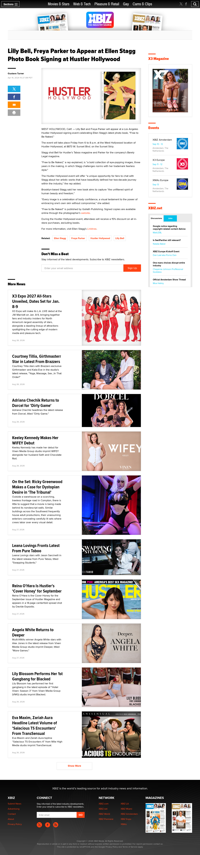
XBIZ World (104, 814)
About (11, 819)
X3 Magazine (158, 59)
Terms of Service (129, 846)
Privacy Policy (15, 824)
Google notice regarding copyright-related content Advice (169, 228)
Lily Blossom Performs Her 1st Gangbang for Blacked (37, 676)
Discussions (156, 218)
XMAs (124, 824)
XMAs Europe (160, 180)
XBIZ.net (155, 208)
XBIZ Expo (126, 819)
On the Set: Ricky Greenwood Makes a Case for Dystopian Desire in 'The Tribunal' (37, 486)
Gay (126, 4)
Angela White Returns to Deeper (33, 632)
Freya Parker (78, 238)
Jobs (170, 218)
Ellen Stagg (60, 238)
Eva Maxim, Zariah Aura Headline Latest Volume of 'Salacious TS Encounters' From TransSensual (34, 725)
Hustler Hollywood (100, 238)
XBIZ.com (103, 803)
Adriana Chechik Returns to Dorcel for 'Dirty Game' (35, 403)
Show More (74, 766)
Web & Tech (82, 4)
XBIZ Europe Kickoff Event (166, 251)
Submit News (14, 803)
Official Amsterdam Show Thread (169, 279)
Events (153, 128)
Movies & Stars (58, 4)
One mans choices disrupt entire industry (169, 264)
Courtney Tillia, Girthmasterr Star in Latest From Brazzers (36, 359)
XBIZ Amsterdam (162, 139)
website (85, 213)
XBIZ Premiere (106, 819)
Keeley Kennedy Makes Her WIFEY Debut (35, 440)
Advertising (13, 808)
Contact (12, 814)
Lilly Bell (119, 238)
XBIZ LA (125, 803)
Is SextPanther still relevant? (167, 240)
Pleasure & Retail (106, 4)
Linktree (91, 229)
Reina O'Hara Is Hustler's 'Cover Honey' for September (37, 588)
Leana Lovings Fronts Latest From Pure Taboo (36, 548)
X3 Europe (159, 160)
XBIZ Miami (126, 808)
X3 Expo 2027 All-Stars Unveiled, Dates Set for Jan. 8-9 (36, 301)
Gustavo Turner (16, 73)
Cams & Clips (142, 4)
